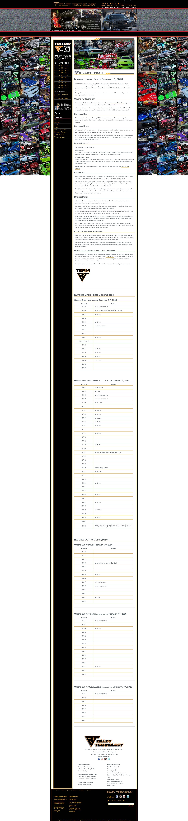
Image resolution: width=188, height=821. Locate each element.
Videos (121, 7)
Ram (56, 127)
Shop (57, 113)
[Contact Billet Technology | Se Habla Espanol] (62, 109)
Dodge (57, 122)
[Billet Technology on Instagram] (62, 54)
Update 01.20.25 (61, 70)
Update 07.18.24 (61, 82)
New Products (60, 91)
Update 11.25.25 (61, 65)
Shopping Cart (128, 1)
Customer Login (112, 769)
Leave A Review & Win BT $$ (87, 778)
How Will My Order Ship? (115, 781)
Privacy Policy (57, 811)
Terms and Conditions (85, 767)
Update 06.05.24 (61, 85)
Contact (133, 7)
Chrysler (58, 120)
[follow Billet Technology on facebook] (99, 760)
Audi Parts (59, 134)
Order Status (111, 785)
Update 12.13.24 (61, 73)
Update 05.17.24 (61, 87)
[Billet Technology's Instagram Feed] (106, 760)
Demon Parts (60, 132)
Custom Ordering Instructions (116, 773)
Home (97, 7)
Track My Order (112, 771)
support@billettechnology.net (107, 752)
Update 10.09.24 (61, 78)
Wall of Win (114, 7)
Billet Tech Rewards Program (87, 776)
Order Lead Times (113, 779)
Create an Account (113, 767)
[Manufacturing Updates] (62, 60)
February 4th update (117, 103)
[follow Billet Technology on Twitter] (109, 760)
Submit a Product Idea (85, 784)
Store (102, 7)
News (107, 7)
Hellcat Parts (60, 129)
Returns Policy (82, 771)
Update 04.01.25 (61, 68)
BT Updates (61, 62)
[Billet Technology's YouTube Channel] (102, 760)
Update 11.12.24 (61, 75)
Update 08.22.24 (61, 80)
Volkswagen (59, 137)
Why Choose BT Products (115, 783)
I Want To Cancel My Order (86, 769)
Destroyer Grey (61, 98)
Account (117, 1)
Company (127, 7)
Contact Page (110, 256)
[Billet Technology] (119, 792)
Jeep (56, 125)
